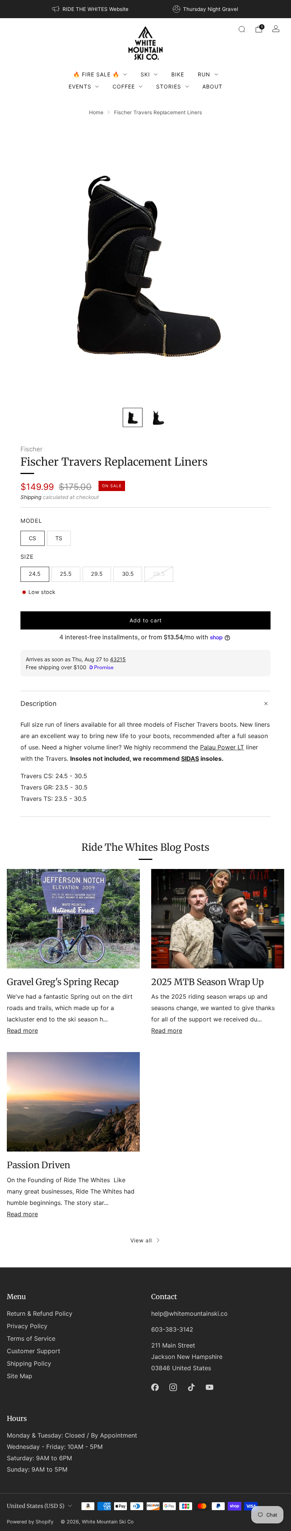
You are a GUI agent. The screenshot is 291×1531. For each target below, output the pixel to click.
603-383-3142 (172, 1329)
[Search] (242, 29)
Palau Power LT (222, 747)
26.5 (159, 573)
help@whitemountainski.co (189, 1313)
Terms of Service (31, 1338)
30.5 (128, 573)
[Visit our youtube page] (209, 1387)
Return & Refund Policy (39, 1313)
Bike (177, 74)
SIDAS (190, 758)
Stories (168, 86)
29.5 (97, 573)
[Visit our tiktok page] (191, 1387)
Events (80, 86)
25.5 (66, 573)
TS (58, 538)
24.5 (35, 573)
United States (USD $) (35, 1506)
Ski (145, 74)
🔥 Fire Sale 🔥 (96, 74)
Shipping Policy (29, 1363)
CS (32, 538)
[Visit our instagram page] (173, 1387)
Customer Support (33, 1351)
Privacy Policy (27, 1326)
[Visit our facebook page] (155, 1387)
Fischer (31, 449)
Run (204, 74)
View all (141, 1240)
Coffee (124, 86)
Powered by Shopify (30, 1522)
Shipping (30, 497)
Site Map (19, 1376)
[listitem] (90, 9)
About (212, 86)
